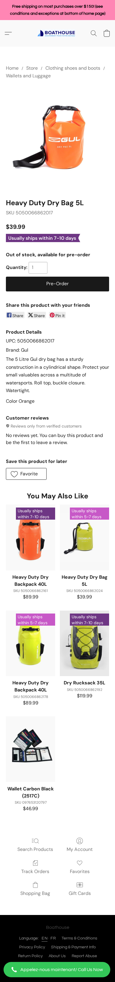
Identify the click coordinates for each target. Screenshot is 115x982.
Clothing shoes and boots (72, 68)
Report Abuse (84, 956)
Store (32, 68)
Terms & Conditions (79, 938)
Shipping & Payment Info (73, 947)
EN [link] (44, 938)
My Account (80, 849)
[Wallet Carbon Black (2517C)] (30, 749)
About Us (57, 956)
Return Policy (30, 956)
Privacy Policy (32, 947)
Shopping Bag (35, 893)
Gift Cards (80, 893)
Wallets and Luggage (28, 76)
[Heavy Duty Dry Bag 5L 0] (57, 137)
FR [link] (53, 938)
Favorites (80, 871)
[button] (57, 969)
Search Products (35, 849)
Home (12, 68)
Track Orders (35, 871)
